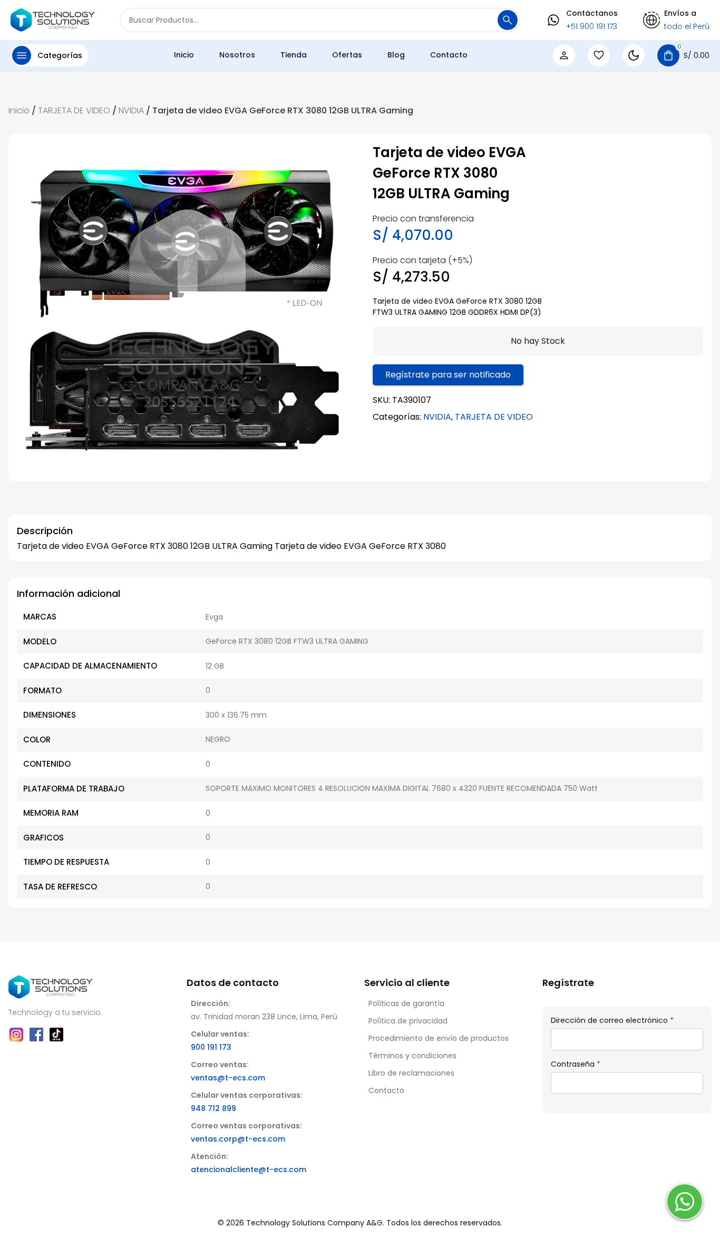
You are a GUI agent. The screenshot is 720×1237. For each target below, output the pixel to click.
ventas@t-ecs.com (228, 1077)
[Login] (564, 55)
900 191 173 (211, 1047)
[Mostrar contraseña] (552, 1102)
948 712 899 (213, 1108)
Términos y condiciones (412, 1055)
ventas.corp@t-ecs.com (238, 1139)
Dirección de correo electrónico (612, 1020)
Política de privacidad (407, 1021)
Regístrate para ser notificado (448, 375)
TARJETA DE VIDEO (74, 110)
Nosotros (237, 55)
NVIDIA (131, 110)
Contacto (449, 55)
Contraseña (575, 1064)
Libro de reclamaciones (411, 1073)
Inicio (184, 55)
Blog (396, 55)
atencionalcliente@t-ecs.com (248, 1169)
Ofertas (347, 55)
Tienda (293, 55)
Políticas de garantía (406, 1003)
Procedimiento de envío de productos (438, 1038)
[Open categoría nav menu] (21, 55)
